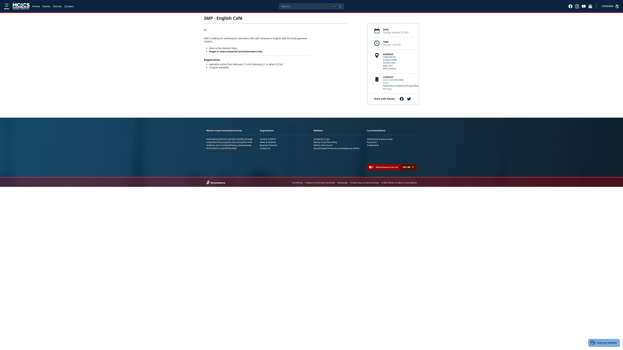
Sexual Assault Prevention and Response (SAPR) (336, 148)
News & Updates (268, 142)
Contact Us (265, 148)
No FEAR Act (297, 182)
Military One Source (322, 145)
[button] (570, 6)
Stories (57, 6)
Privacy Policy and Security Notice (364, 182)
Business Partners (268, 145)
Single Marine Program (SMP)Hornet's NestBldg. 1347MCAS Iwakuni (390, 63)
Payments (372, 142)
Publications (373, 145)
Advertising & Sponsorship (380, 139)
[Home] (21, 6)
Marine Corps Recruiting (325, 142)
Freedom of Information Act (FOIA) (320, 182)
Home (36, 6)
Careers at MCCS (268, 139)
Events (46, 6)
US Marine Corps (321, 139)
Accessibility (342, 182)
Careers (69, 6)
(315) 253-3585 (396, 80)
